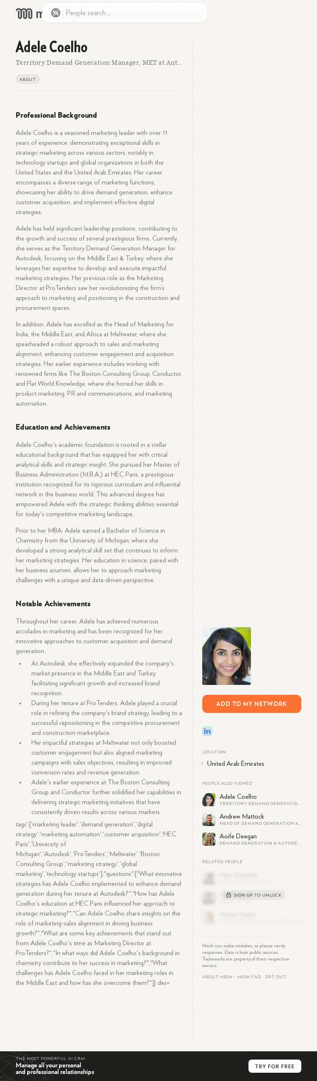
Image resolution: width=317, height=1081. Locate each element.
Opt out (275, 977)
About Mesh (217, 977)
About (27, 80)
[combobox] (125, 13)
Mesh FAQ (249, 977)
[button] (249, 977)
